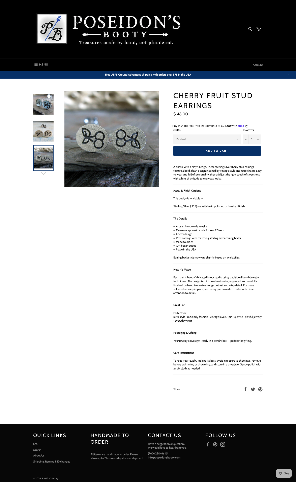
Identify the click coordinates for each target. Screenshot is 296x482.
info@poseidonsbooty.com (164, 457)
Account (258, 65)
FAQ (35, 444)
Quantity (248, 129)
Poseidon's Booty (50, 478)
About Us (39, 455)
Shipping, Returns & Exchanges (51, 461)
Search (37, 449)
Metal (177, 129)
